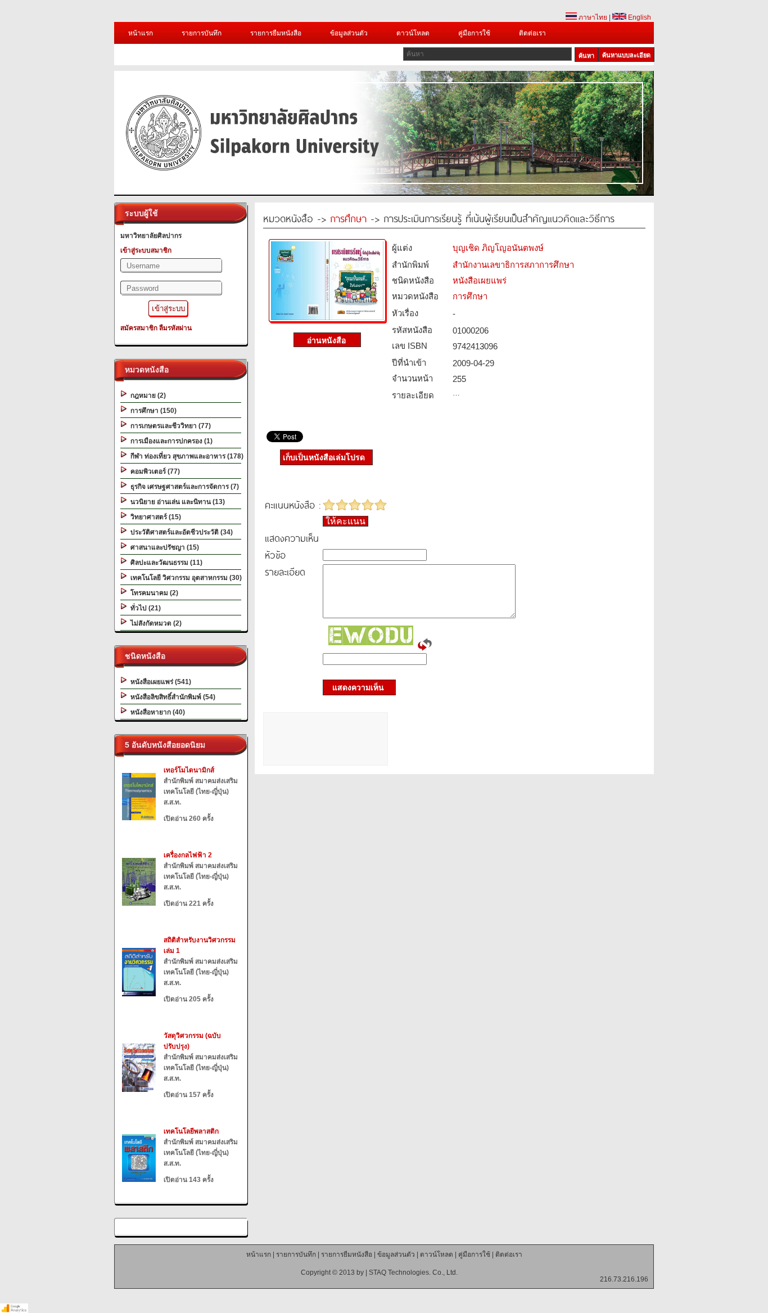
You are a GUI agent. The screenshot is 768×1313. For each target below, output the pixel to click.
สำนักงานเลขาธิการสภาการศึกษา (513, 264)
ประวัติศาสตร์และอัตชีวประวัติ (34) (180, 532)
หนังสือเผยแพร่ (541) (159, 682)
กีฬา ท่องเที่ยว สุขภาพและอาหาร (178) (185, 456)
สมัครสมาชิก (138, 328)
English (638, 17)
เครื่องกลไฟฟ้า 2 (188, 855)
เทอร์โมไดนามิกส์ (189, 770)
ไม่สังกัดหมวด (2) (154, 623)
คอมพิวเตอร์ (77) (153, 471)
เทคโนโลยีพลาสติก (191, 1131)
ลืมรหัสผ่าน (175, 328)
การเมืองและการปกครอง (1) (170, 441)
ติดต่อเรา (532, 33)
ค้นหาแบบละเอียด (626, 55)
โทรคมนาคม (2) (152, 593)
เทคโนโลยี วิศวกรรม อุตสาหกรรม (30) (184, 578)
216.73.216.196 (624, 1279)
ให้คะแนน (345, 521)
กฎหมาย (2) (146, 395)
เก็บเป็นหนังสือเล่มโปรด (324, 457)
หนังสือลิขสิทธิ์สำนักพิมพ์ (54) (171, 697)
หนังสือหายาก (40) (156, 712)
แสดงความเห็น (355, 687)
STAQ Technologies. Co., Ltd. (413, 1272)
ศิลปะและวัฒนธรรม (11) (164, 562)
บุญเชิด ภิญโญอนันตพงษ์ (498, 248)
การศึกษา (348, 218)
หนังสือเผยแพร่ (480, 280)
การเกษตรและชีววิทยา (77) (169, 426)
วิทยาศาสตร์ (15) (154, 517)
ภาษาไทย (592, 17)
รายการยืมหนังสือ (275, 33)
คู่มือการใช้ (474, 33)
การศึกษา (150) (152, 411)
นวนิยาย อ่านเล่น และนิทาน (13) (176, 502)
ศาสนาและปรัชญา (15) (163, 547)
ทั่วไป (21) (144, 608)
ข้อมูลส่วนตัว (349, 33)
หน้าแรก (140, 33)
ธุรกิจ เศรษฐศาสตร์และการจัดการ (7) (183, 487)
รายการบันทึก (202, 33)
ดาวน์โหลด (413, 33)
